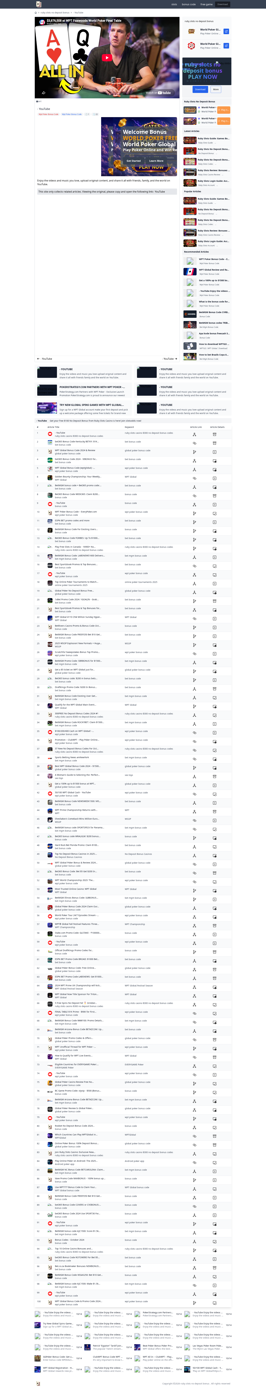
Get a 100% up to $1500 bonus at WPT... (75, 783)
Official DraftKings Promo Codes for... (74, 950)
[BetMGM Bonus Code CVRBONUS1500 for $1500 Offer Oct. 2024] (190, 314)
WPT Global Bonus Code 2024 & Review (75, 450)
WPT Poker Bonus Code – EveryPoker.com (221, 259)
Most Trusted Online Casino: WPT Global (76, 888)
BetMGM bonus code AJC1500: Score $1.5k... (77, 1231)
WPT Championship (65, 927)
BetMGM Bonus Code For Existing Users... (76, 529)
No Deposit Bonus (206, 153)
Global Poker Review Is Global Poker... (74, 1108)
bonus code (189, 4)
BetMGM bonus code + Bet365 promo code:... (78, 485)
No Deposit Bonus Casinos (68, 857)
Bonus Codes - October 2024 (69, 1239)
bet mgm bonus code (66, 558)
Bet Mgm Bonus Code (209, 327)
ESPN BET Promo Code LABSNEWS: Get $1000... (79, 976)
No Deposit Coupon (224, 164)
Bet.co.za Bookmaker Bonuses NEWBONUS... (78, 1266)
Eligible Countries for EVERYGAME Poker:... (77, 1064)
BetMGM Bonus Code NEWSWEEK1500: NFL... (78, 801)
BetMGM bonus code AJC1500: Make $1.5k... (77, 1283)
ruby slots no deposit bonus (55, 12)
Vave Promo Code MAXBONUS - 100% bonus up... (80, 1178)
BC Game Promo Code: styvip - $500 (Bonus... (78, 1090)
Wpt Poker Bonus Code (209, 263)
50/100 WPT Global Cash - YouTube (73, 792)
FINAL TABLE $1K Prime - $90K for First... (75, 1011)
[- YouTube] (190, 293)
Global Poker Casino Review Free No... (74, 1081)
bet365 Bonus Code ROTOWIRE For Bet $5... (77, 1257)
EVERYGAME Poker (64, 1067)
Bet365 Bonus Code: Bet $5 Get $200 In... (76, 871)
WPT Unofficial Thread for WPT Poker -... (75, 1046)
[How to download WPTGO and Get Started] (190, 346)
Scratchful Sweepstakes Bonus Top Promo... (77, 652)
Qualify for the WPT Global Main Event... (75, 704)
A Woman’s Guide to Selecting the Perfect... (77, 774)
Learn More (80, 161)
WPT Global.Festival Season (69, 988)
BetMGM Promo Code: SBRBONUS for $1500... (78, 660)
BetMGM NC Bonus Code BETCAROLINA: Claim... (80, 1169)
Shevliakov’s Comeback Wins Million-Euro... (77, 818)
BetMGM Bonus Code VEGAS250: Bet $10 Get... (79, 1274)
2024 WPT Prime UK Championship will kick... (78, 985)
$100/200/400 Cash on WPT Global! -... (74, 731)
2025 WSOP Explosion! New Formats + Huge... (78, 643)
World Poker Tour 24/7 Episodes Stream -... (77, 915)
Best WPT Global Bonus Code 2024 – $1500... (78, 766)
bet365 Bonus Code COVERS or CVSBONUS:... (78, 1204)
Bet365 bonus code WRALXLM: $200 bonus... (78, 836)
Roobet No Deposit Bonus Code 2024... (75, 1125)
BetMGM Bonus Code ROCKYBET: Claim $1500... (79, 722)
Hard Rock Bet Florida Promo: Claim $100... (77, 845)
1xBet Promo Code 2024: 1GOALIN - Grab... (77, 599)
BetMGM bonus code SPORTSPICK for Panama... (79, 827)
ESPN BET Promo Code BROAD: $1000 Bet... (77, 959)
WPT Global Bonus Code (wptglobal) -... (75, 467)
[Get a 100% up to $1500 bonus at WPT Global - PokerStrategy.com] (190, 282)
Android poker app (64, 1164)
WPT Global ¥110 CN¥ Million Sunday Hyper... (78, 616)
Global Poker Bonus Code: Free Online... (75, 967)
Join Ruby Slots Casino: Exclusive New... (75, 1152)
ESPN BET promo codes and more (72, 520)
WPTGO (203, 348)
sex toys (59, 778)
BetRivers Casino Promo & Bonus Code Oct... (78, 625)
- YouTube (78, 12)
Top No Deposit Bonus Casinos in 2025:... (76, 853)
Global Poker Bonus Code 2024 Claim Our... (77, 906)
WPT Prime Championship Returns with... (76, 809)
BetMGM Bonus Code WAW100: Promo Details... (79, 1020)
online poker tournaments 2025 (71, 585)
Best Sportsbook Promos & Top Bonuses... (76, 564)
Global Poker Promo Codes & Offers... (74, 1038)
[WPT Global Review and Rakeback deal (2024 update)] (190, 271)
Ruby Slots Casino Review (209, 174)
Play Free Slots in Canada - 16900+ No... (75, 546)
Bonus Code (205, 316)
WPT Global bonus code (67, 1190)
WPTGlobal (60, 1137)
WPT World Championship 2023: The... (74, 880)
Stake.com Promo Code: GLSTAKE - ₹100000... (78, 932)
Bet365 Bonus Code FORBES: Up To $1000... (77, 538)
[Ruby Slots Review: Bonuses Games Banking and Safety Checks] (190, 172)
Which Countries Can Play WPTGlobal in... (76, 1134)
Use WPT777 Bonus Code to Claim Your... (75, 1187)
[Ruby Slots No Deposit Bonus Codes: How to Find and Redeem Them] (190, 161)
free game (207, 4)
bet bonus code (63, 444)
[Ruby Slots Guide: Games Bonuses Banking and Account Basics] (190, 140)
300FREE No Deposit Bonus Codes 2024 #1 (76, 713)
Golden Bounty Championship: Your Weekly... (78, 476)
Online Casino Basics (224, 143)
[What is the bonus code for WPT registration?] (190, 303)
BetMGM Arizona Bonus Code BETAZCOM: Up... (79, 1029)
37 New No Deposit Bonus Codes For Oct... (77, 748)
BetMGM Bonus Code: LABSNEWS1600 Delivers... (80, 555)
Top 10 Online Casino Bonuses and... (74, 1248)
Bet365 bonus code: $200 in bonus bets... (76, 678)
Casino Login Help (224, 185)
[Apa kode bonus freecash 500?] (190, 335)
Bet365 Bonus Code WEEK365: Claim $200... (77, 494)
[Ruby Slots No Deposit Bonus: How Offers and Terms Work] (190, 151)
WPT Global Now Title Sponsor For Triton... (76, 994)
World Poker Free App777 (85, 138)
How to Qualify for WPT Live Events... (74, 1055)
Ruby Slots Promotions (225, 153)
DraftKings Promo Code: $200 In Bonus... (76, 687)
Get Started (58, 161)
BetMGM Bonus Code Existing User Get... (76, 695)
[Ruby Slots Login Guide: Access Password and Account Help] (190, 183)
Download (223, 4)
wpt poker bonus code (66, 471)
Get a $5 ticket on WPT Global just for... (75, 669)
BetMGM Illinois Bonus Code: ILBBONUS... (76, 897)
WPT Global (212, 348)
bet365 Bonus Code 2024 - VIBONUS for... (76, 459)
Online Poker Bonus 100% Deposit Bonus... (77, 1143)
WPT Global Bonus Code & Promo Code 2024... (78, 1301)
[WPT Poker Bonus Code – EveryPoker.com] (190, 261)
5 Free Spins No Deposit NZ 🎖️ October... (76, 1002)
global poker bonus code (68, 453)
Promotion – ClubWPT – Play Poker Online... (77, 739)
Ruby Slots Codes (205, 164)
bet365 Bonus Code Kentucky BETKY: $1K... (77, 441)
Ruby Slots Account (206, 185)
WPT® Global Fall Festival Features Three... (77, 924)
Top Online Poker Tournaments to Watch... (76, 581)
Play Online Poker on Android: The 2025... (76, 1160)
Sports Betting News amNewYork (72, 757)
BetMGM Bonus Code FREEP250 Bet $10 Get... (78, 634)
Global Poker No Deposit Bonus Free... (74, 590)
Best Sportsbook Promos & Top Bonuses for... (78, 608)
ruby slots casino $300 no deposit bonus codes (79, 435)
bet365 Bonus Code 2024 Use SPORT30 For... (77, 1213)
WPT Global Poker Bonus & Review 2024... (76, 862)
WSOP (58, 646)
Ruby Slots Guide (205, 143)
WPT (57, 813)
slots (174, 4)
